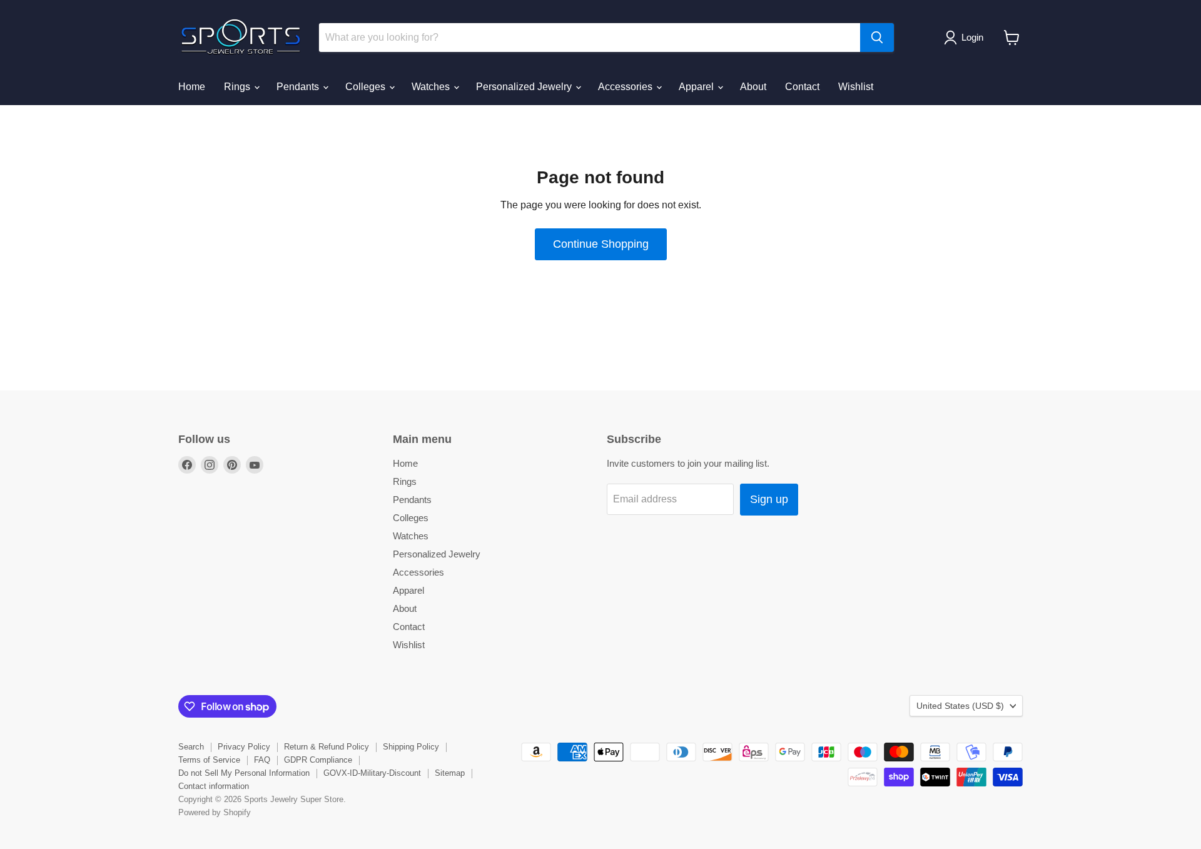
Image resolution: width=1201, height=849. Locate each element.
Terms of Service (209, 760)
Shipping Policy (411, 746)
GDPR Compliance (318, 760)
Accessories (626, 86)
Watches (432, 86)
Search (191, 746)
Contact (802, 86)
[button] (966, 37)
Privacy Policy (244, 746)
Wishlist (855, 86)
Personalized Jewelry (525, 86)
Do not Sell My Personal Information (244, 773)
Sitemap (450, 773)
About (753, 86)
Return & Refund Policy (326, 746)
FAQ (262, 760)
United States (960, 706)
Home (191, 86)
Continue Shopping (601, 244)
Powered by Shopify (214, 812)
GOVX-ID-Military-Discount (372, 773)
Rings (238, 86)
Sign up (769, 499)
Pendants (299, 86)
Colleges (366, 86)
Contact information (213, 786)
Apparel (697, 86)
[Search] (877, 37)
